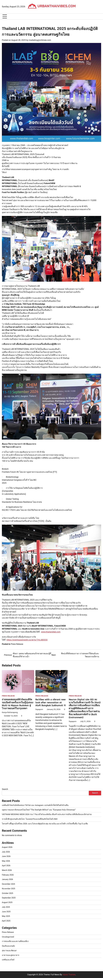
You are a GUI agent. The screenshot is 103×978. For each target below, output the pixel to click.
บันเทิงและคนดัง (8, 946)
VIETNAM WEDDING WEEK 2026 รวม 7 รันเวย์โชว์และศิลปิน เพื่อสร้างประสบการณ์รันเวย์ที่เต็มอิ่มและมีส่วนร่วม (47, 814)
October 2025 (7, 893)
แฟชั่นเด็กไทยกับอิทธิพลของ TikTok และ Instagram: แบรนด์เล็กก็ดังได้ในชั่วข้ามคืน (35, 805)
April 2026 (6, 866)
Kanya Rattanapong (10, 712)
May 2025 (6, 916)
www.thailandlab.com (50, 632)
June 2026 (6, 856)
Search (5, 789)
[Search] (99, 16)
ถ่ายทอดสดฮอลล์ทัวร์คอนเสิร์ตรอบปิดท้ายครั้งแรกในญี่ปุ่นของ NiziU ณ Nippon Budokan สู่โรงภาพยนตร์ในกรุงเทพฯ (17, 704)
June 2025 (6, 912)
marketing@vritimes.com (40, 40)
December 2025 (8, 884)
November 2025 (8, 889)
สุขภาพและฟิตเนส (9, 951)
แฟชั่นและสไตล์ (8, 960)
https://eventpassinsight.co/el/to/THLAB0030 (27, 640)
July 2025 (6, 907)
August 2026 (7, 847)
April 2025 (6, 921)
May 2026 (6, 861)
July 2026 (6, 852)
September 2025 (8, 898)
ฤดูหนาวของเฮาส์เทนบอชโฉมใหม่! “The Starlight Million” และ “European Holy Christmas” (38, 810)
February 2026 (8, 875)
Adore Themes (69, 974)
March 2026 (7, 870)
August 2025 (7, 902)
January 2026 (7, 879)
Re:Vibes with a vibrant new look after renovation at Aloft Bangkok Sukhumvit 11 (50, 702)
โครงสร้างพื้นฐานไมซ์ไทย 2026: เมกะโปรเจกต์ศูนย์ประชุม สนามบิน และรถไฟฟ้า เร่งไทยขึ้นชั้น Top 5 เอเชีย (45, 824)
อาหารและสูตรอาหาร (10, 955)
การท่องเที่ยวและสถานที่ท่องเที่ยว (15, 941)
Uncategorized (8, 937)
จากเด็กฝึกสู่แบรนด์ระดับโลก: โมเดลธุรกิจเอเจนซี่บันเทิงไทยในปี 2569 (29, 819)
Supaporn (39, 709)
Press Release (17, 644)
